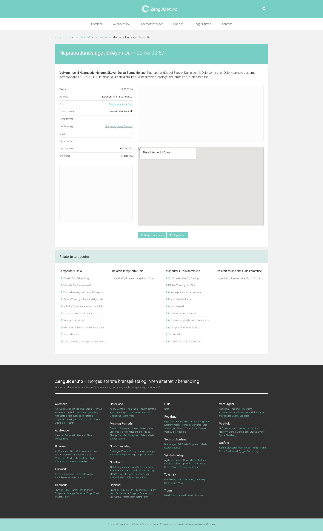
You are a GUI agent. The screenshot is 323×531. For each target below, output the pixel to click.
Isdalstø (132, 412)
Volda (151, 435)
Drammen (63, 451)
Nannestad (61, 415)
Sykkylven (133, 435)
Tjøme (222, 435)
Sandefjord (243, 431)
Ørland (195, 467)
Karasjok (88, 474)
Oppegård (60, 419)
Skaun (174, 467)
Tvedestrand (61, 438)
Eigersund (169, 421)
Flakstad (132, 470)
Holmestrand (231, 428)
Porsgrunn (194, 479)
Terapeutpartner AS (73, 320)
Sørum (97, 419)
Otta (126, 493)
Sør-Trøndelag (173, 455)
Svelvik (261, 431)
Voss (132, 415)
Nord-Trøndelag (120, 446)
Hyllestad (204, 444)
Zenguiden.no (63, 37)
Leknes (141, 470)
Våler (66, 496)
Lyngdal (250, 412)
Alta (57, 474)
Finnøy (179, 421)
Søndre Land (146, 493)
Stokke (253, 431)
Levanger (151, 451)
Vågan (130, 477)
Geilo (72, 451)
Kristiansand (226, 412)
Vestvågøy (141, 477)
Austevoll (122, 409)
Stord (125, 415)
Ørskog (114, 438)
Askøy (113, 409)
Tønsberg (231, 435)
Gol (78, 451)
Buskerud (61, 446)
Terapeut (78, 37)
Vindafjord (180, 431)
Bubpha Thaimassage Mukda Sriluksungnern (84, 306)
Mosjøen (114, 474)
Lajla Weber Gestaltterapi (182, 313)
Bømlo (113, 412)
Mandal (260, 412)
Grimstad (69, 435)
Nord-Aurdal (116, 493)
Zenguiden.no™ (167, 524)
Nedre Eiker (82, 458)
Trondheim (185, 467)
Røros (202, 463)
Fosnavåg (125, 428)
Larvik (258, 428)
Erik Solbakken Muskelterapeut (184, 341)
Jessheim (81, 412)
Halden (255, 447)
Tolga (89, 493)
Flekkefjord (246, 409)
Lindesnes (239, 412)
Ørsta (122, 438)
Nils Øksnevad (176, 306)
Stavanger (170, 428)
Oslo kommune (103, 37)
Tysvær (202, 428)
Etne (119, 412)
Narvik (123, 474)
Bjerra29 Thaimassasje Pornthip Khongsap (84, 327)
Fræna (134, 428)
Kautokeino (61, 477)
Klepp (177, 424)
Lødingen (151, 470)
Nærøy (123, 454)
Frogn (62, 412)
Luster (167, 447)
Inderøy (141, 451)
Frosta (124, 451)
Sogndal (176, 447)
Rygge (242, 451)
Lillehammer (140, 490)
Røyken (93, 458)
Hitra (186, 460)
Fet (56, 412)
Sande (232, 431)
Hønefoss (68, 454)
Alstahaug (115, 467)
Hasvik (78, 474)
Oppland (115, 485)
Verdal (151, 454)
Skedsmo (83, 419)
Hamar (74, 490)
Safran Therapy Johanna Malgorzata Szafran (84, 299)
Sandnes (197, 424)
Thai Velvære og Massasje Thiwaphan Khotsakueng (84, 292)
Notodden (182, 479)
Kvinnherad (144, 412)
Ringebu (134, 493)
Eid (179, 444)
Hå (195, 421)
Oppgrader (179, 235)
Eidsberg (232, 447)
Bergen (143, 409)
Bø (175, 479)
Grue (67, 490)
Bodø (150, 467)
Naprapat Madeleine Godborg (184, 327)
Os (119, 415)
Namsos (114, 454)
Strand (180, 428)
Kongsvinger (86, 490)
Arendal (59, 435)
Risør (89, 435)
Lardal (250, 428)
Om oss (178, 24)
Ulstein (143, 435)
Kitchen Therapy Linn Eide (181, 285)
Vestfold (224, 423)
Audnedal (224, 409)
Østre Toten (142, 496)
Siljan (167, 483)
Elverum (59, 490)
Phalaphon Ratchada (179, 299)
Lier (89, 454)
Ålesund (114, 428)
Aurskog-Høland (75, 409)
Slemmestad (61, 461)
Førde (185, 444)
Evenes (113, 470)
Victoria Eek (174, 334)
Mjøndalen (60, 458)
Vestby (71, 422)
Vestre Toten (128, 496)
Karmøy (168, 424)
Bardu (143, 467)
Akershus (61, 404)
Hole (95, 451)
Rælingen (72, 419)
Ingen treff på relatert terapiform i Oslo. (133, 278)
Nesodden (78, 415)
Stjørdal (142, 454)
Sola (205, 424)
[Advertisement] (95, 194)
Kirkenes (72, 477)
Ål (56, 451)
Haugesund (204, 421)
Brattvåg (114, 431)
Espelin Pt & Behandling (76, 278)
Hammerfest (67, 474)
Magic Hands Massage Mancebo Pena (84, 341)
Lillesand (81, 435)
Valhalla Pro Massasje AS (77, 285)
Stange (71, 493)
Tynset (58, 496)
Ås (56, 409)
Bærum (89, 409)
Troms (168, 490)
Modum (71, 458)
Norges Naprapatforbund (119, 126)
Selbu (167, 467)
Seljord (204, 479)
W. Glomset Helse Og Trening (183, 278)
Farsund (235, 409)
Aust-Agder (62, 430)
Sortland (114, 477)
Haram (150, 428)
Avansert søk (121, 24)
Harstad (181, 495)
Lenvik (190, 495)
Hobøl (263, 447)
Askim (222, 447)
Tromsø (199, 495)
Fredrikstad (244, 447)
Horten (242, 428)
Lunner (152, 490)
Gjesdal (188, 421)
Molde (147, 431)
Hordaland (116, 404)
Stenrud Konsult (71, 334)
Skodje (113, 435)
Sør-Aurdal (115, 496)
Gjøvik (123, 490)
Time (187, 428)
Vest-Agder (226, 404)
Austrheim (133, 409)
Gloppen (193, 444)
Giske (142, 428)
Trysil (96, 493)
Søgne (235, 415)
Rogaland (170, 416)
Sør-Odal (80, 493)
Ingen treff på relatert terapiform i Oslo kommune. (241, 278)
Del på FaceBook (154, 235)
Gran (130, 490)
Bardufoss (170, 495)
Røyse (73, 461)
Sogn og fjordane (175, 439)
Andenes (126, 467)
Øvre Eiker (82, 461)
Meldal (193, 460)
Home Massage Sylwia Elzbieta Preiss (188, 320)
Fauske (122, 470)
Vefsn (123, 477)
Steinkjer (132, 454)
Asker (62, 409)
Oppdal (186, 463)
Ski (91, 419)
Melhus (202, 460)
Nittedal (89, 415)
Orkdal (194, 463)
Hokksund (86, 451)
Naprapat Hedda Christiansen (79, 313)
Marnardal (225, 415)
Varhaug (169, 431)
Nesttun (152, 409)
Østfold (224, 443)
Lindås (113, 415)
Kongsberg (80, 454)
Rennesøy (186, 424)
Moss (222, 451)
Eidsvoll (98, 409)
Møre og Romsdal (121, 423)
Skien (174, 483)
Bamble (168, 479)
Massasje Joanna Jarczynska (184, 292)
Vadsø (81, 477)
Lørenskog (92, 412)
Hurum (58, 454)
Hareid (124, 431)
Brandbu (114, 490)
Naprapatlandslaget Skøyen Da (101, 72)
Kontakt (227, 24)
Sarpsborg (253, 451)
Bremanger (170, 444)
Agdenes (169, 460)
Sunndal (122, 435)
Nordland (115, 462)
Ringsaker (60, 493)
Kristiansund (136, 431)
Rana (130, 474)
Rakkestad (232, 451)
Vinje (180, 483)
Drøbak (71, 412)
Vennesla (244, 415)
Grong (132, 451)
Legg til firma (202, 24)
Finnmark (61, 469)
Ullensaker (60, 422)
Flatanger (115, 451)
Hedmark (61, 485)
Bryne (194, 428)
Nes (70, 415)
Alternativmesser (152, 24)
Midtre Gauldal (172, 463)
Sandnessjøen (142, 474)
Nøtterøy (223, 431)
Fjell (125, 412)
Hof (221, 428)
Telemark (170, 474)
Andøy (135, 467)
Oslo (88, 37)
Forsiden (97, 24)
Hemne (178, 460)
